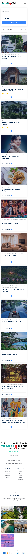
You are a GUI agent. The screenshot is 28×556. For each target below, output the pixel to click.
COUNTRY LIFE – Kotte (9, 255)
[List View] (3, 29)
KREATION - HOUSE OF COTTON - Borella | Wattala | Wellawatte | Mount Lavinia (14, 421)
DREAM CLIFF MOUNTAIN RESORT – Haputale (13, 290)
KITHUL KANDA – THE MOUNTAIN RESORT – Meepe (12, 387)
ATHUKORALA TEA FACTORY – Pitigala (11, 124)
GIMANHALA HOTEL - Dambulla (12, 322)
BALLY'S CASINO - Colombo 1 (11, 223)
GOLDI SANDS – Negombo (10, 354)
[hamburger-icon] (24, 3)
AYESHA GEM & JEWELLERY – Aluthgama (11, 157)
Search (13, 22)
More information (6, 63)
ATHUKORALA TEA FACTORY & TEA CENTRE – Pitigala (13, 90)
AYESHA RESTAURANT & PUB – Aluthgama (11, 190)
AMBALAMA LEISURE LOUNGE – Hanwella (12, 57)
